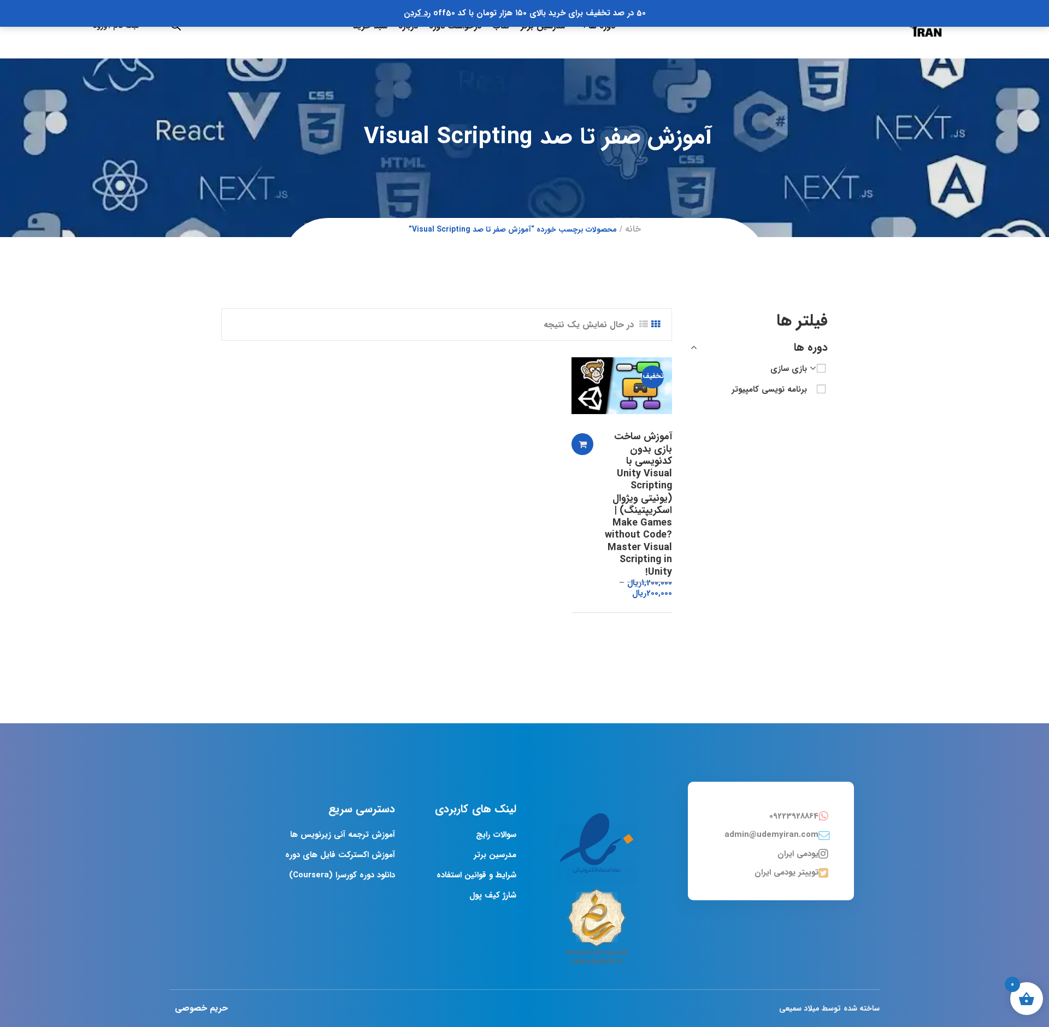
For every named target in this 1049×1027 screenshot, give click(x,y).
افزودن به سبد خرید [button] (582, 444)
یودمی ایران (797, 853)
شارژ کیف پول (492, 895)
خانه (633, 229)
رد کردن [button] (417, 13)
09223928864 (793, 816)
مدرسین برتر (495, 854)
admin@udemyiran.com (771, 834)
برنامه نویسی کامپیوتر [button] (769, 389)
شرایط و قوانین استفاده (476, 875)
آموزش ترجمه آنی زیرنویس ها (342, 834)
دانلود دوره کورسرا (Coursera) (342, 875)
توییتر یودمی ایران (786, 872)
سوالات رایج (496, 834)
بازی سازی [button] (788, 368)
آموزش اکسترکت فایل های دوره (340, 854)
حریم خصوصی (201, 1008)
